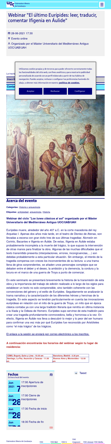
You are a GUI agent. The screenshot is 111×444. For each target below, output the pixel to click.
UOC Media (98, 442)
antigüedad (23, 212)
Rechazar (55, 91)
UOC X (64, 442)
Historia (46, 212)
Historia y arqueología (29, 207)
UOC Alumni (88, 442)
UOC (41, 442)
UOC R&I (54, 442)
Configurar (80, 91)
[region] (55, 80)
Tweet (82, 373)
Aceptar (31, 91)
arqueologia (35, 212)
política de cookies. (69, 82)
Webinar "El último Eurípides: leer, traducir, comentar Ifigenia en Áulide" (52, 17)
